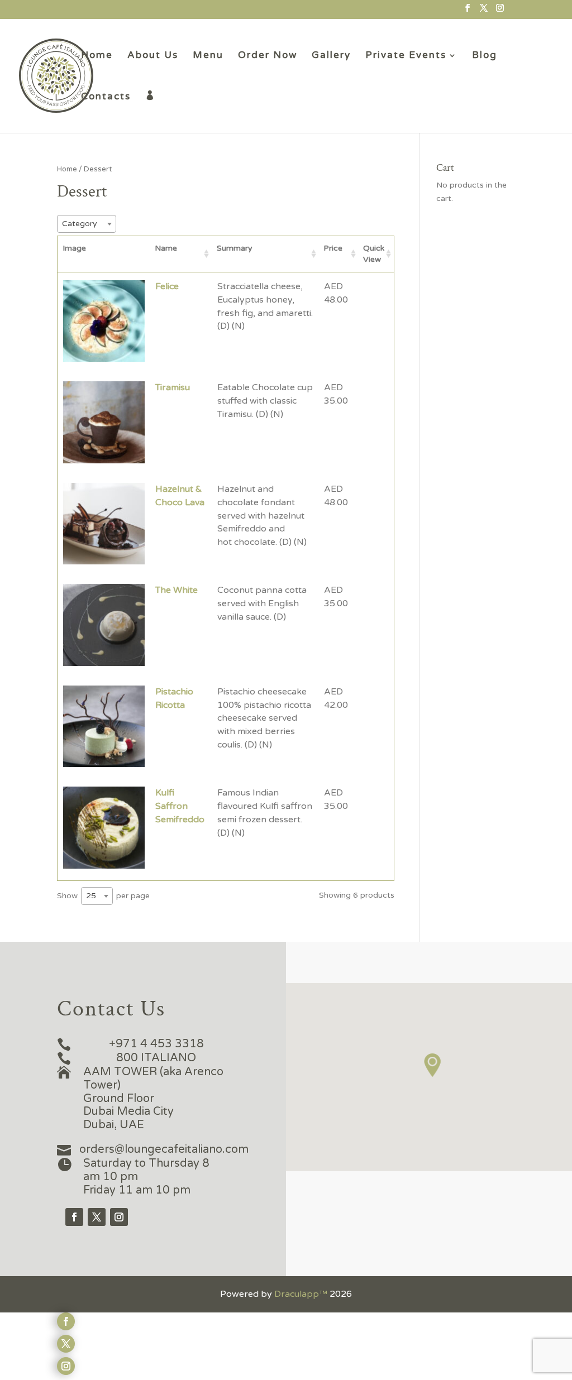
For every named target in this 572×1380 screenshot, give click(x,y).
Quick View (373, 253)
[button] (433, 1065)
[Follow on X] (97, 1217)
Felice (167, 286)
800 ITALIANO (156, 1058)
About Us (152, 56)
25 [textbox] (91, 895)
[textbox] (87, 223)
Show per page (103, 895)
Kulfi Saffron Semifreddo (179, 806)
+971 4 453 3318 (156, 1044)
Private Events (405, 56)
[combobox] (86, 224)
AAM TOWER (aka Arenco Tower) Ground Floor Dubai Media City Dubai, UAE (153, 1098)
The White (176, 590)
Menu (208, 56)
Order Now (267, 56)
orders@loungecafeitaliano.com (164, 1149)
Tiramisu (172, 387)
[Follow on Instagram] (119, 1217)
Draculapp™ (300, 1294)
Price (332, 248)
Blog (484, 56)
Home (97, 56)
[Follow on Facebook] (74, 1217)
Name (166, 248)
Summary (234, 248)
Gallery (331, 56)
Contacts (106, 97)
